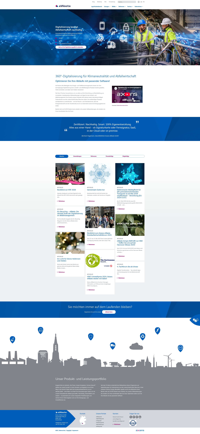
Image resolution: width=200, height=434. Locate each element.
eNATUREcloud (100, 424)
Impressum (75, 430)
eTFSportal (98, 420)
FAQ (105, 1)
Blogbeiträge (126, 156)
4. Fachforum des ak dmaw (127, 266)
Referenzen (93, 156)
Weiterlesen (62, 201)
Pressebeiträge (109, 156)
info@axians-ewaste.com (61, 422)
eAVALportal (99, 426)
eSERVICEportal (100, 422)
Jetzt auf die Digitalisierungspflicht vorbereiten (71, 47)
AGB (56, 430)
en (144, 1)
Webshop (99, 1)
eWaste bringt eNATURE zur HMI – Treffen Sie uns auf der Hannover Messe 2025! (130, 242)
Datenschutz (62, 430)
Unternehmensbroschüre (122, 105)
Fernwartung (112, 1)
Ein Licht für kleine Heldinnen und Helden (68, 259)
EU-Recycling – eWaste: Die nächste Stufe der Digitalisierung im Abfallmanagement (70, 213)
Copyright (68, 430)
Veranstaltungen (77, 156)
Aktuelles (61, 156)
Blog (93, 1)
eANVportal (99, 416)
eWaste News (108, 312)
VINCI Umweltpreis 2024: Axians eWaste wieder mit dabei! (99, 277)
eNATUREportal (100, 418)
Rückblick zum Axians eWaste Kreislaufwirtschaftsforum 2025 (99, 234)
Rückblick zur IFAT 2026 (66, 189)
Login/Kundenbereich (96, 6)
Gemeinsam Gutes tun (96, 189)
